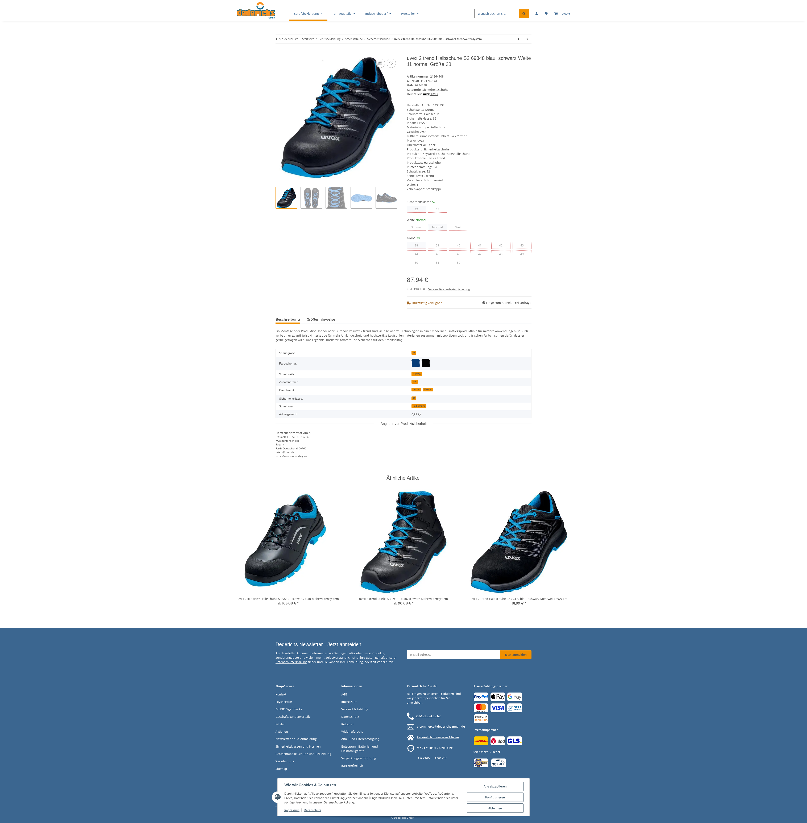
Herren (416, 389)
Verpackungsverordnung (358, 758)
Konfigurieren (495, 797)
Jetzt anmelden (516, 655)
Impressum (291, 810)
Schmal (418, 227)
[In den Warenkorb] (279, 53)
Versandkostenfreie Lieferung (449, 289)
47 (481, 254)
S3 (439, 209)
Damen (428, 389)
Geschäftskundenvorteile (293, 717)
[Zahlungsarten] (498, 707)
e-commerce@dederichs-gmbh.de (441, 726)
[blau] (415, 363)
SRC (415, 381)
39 (439, 245)
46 (460, 254)
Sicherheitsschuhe (435, 90)
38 (418, 245)
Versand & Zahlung (354, 709)
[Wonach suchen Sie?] (524, 13)
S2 (418, 209)
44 (418, 254)
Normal (439, 227)
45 (439, 254)
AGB (344, 694)
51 (439, 262)
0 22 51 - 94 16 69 (428, 716)
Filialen (281, 724)
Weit (461, 227)
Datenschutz (312, 810)
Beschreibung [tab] (288, 319)
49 (523, 254)
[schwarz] (426, 363)
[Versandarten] (498, 741)
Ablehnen (495, 808)
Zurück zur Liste (288, 39)
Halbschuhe (419, 405)
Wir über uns (285, 761)
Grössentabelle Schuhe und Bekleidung (303, 754)
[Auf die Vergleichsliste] (380, 63)
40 (460, 245)
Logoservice (284, 702)
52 (460, 262)
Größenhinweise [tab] (321, 319)
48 (502, 254)
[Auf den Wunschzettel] (391, 63)
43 (523, 245)
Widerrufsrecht (352, 731)
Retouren (347, 724)
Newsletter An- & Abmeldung (296, 739)
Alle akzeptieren (495, 786)
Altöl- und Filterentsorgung (360, 739)
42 (502, 245)
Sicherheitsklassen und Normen (298, 746)
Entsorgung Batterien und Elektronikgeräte (359, 748)
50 (418, 262)
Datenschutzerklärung (291, 662)
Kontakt (281, 694)
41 (481, 245)
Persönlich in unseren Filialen (438, 737)
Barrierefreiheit (352, 766)
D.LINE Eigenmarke (289, 709)
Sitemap (281, 769)
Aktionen (282, 731)
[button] (536, 13)
